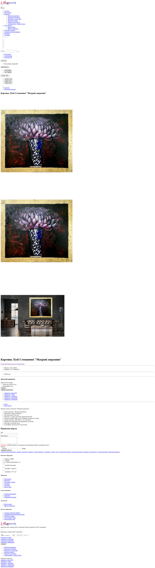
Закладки (7, 495)
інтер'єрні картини (65, 452)
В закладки (21, 364)
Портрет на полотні (14, 22)
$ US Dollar (8, 70)
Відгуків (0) (7, 405)
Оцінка (3, 446)
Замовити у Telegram (10, 396)
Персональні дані (9, 519)
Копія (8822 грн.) (8, 386)
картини (19, 452)
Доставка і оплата (9, 30)
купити (53, 452)
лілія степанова (38, 452)
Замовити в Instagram (10, 399)
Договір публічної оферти (12, 32)
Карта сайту (8, 487)
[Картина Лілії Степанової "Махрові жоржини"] (36, 185)
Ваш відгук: (4, 436)
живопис (30, 452)
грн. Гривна (8, 72)
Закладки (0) (8, 57)
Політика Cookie (9, 516)
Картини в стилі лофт (14, 19)
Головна (6, 11)
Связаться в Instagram (7, 540)
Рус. (10, 81)
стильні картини (103, 452)
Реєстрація (7, 54)
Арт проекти (8, 25)
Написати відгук (12, 364)
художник (47, 452)
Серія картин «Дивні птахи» (16, 24)
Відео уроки (11, 27)
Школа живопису (13, 28)
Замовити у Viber (9, 394)
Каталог (3, 544)
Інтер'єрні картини (13, 16)
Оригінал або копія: (7, 382)
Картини (7, 14)
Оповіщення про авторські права (14, 514)
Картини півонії (13, 20)
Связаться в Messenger (7, 542)
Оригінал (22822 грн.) (9, 384)
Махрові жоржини (114, 452)
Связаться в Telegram (7, 539)
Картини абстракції (14, 17)
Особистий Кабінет (10, 494)
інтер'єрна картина (77, 452)
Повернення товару (10, 497)
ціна (57, 452)
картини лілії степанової (8, 452)
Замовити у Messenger (11, 398)
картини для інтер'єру (90, 452)
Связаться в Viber (6, 537)
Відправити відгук (6, 450)
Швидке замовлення (6, 390)
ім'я (2, 432)
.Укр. (10, 79)
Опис (6, 404)
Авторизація (8, 56)
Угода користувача (10, 517)
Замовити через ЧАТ (10, 393)
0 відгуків (4, 364)
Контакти (7, 33)
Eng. (10, 83)
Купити (3, 388)
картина (24, 452)
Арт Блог (7, 35)
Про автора (7, 12)
